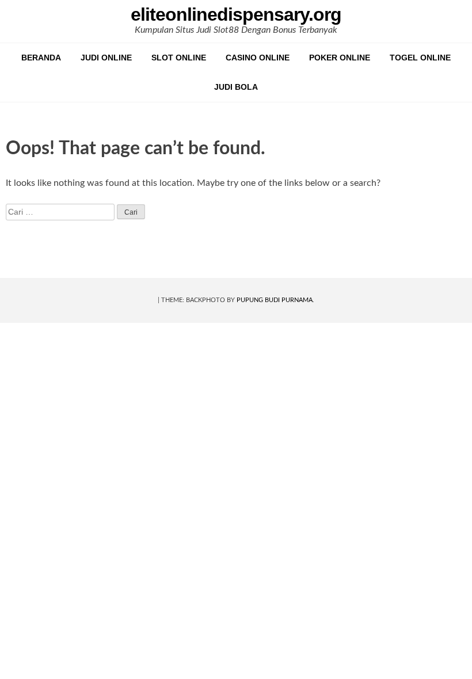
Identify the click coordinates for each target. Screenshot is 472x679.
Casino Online (258, 57)
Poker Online (339, 57)
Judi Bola (236, 86)
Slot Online (178, 57)
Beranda (41, 57)
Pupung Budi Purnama (275, 300)
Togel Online (420, 57)
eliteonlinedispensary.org (236, 14)
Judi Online (106, 57)
